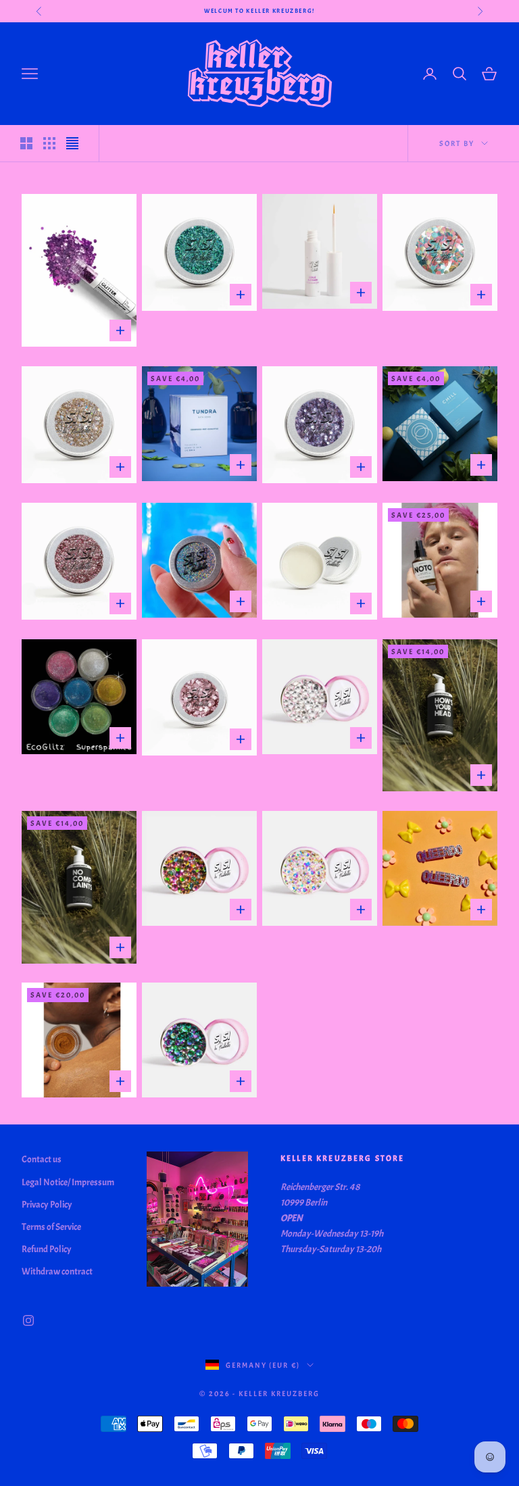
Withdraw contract (57, 1271)
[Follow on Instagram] (28, 1320)
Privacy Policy (47, 1204)
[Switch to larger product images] (26, 143)
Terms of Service (51, 1227)
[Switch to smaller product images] (49, 143)
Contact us (41, 1159)
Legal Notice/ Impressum (68, 1182)
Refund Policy (47, 1249)
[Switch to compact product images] (72, 143)
